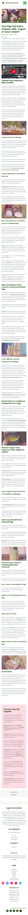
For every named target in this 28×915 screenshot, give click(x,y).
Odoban (17, 761)
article (7, 255)
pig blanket (7, 734)
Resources (14, 869)
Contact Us (14, 847)
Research (9, 262)
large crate (7, 749)
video (3, 230)
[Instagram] (14, 911)
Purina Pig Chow (7, 725)
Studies (3, 245)
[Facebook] (7, 911)
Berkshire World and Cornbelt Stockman (17, 420)
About (14, 876)
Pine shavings (19, 754)
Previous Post (14, 792)
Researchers (4, 540)
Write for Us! (14, 878)
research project (6, 470)
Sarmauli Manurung (6, 186)
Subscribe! (14, 872)
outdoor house (15, 771)
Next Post (14, 794)
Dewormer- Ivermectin (8, 778)
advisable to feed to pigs (7, 394)
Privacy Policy (14, 871)
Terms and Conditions (14, 879)
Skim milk (4, 311)
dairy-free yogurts (8, 504)
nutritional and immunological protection (10, 340)
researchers (13, 649)
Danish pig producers (6, 479)
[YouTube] (20, 911)
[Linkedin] (17, 911)
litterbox (17, 753)
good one (20, 746)
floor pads (8, 765)
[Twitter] (11, 911)
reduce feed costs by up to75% (17, 294)
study (9, 278)
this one (20, 742)
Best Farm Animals (12, 3)
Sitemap (14, 874)
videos (11, 627)
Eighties (19, 619)
